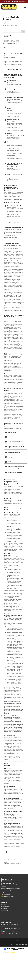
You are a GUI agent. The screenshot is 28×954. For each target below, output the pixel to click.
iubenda (5, 861)
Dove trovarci (4, 908)
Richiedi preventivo (5, 906)
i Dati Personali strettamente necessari (13, 862)
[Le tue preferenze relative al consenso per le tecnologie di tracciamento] (1, 715)
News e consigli (4, 910)
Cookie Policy (20, 503)
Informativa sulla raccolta (9, 952)
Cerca (23, 31)
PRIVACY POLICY (14, 944)
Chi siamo (3, 904)
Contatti (3, 911)
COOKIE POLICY (23, 944)
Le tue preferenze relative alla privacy (15, 949)
